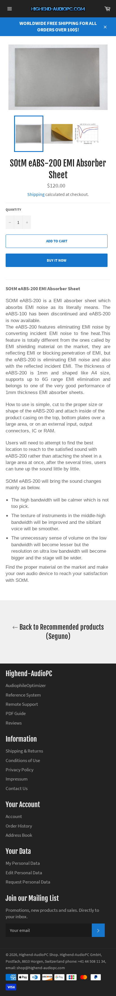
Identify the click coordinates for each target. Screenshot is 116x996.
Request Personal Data (28, 882)
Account (14, 816)
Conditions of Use (23, 760)
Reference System (23, 695)
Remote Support (22, 704)
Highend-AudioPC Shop (38, 954)
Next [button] (105, 134)
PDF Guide (16, 713)
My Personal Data (23, 863)
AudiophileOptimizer (26, 685)
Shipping (35, 194)
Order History (19, 826)
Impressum (17, 779)
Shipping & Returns (24, 751)
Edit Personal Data (24, 873)
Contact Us (17, 788)
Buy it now (56, 260)
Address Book (19, 835)
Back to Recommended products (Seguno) (61, 632)
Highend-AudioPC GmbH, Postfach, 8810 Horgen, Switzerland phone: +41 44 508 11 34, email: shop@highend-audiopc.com (56, 961)
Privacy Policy (20, 770)
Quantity (13, 209)
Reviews (14, 723)
